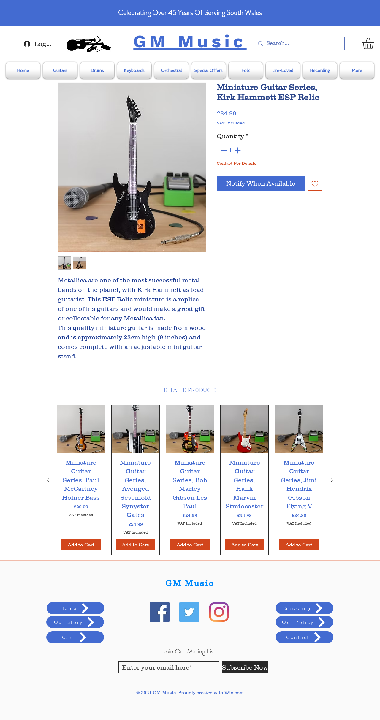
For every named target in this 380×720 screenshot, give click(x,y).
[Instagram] (219, 612)
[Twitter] (189, 612)
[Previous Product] (48, 480)
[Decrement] (223, 150)
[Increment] (238, 150)
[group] (190, 480)
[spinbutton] (230, 150)
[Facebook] (160, 612)
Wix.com (234, 692)
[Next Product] (331, 480)
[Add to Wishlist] (315, 183)
